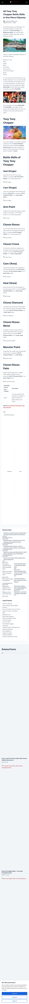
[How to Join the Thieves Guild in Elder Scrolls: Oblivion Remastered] (14, 704)
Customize (14, 997)
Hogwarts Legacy (7, 633)
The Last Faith (6, 622)
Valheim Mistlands (7, 634)
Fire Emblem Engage (7, 623)
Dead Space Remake (8, 616)
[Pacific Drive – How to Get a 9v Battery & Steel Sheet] (7, 593)
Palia (3, 612)
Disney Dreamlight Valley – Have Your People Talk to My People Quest (20, 573)
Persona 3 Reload (7, 603)
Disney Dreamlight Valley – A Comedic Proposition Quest (20, 565)
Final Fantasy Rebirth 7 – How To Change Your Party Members (20, 580)
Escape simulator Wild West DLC (11, 627)
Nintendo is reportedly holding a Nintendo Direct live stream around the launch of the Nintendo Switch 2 (14, 534)
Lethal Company (6, 620)
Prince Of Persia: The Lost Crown (11, 609)
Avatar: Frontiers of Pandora (10, 611)
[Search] (26, 2)
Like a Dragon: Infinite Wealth (10, 605)
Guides (14, 22)
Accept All (14, 993)
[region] (14, 992)
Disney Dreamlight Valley (9, 618)
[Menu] (2, 2)
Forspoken (5, 625)
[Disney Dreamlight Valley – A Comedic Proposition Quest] (7, 566)
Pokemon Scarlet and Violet (9, 636)
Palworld (4, 607)
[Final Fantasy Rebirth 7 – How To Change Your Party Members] (7, 579)
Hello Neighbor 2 (7, 631)
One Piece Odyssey (9, 414)
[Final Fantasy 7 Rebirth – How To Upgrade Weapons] (7, 588)
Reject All (14, 1001)
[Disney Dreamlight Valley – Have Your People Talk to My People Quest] (7, 573)
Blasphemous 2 (6, 614)
